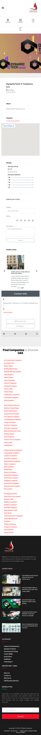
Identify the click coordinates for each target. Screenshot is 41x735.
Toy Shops (7, 519)
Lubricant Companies (10, 456)
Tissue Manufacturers (10, 516)
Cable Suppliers (9, 372)
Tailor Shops (8, 510)
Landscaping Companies (11, 450)
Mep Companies (9, 464)
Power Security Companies (12, 494)
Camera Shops (8, 375)
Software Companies (10, 502)
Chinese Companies (10, 380)
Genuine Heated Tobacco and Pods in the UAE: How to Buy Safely (30, 587)
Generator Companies (11, 425)
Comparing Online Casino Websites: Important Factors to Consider (29, 611)
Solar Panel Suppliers (10, 505)
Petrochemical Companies (12, 483)
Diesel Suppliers (9, 398)
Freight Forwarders (10, 420)
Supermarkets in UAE (10, 508)
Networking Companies (11, 472)
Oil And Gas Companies (11, 475)
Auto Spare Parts (9, 360)
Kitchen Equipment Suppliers (13, 448)
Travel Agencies (9, 527)
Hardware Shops (9, 431)
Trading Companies (10, 521)
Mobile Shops (8, 467)
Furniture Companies (10, 423)
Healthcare (7, 656)
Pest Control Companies (11, 481)
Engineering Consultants (11, 411)
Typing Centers (8, 530)
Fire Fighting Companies (11, 414)
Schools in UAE (8, 497)
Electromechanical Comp (11, 403)
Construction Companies (12, 392)
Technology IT (8, 659)
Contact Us (7, 673)
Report (21, 324)
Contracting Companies (11, 395)
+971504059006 (7, 310)
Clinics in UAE (8, 386)
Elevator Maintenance (10, 408)
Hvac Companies (9, 434)
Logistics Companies (10, 453)
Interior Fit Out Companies (12, 437)
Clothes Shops (8, 389)
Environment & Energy (11, 649)
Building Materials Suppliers (12, 369)
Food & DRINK (8, 651)
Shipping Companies (10, 499)
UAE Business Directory (11, 678)
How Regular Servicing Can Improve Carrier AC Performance (30, 575)
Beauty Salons (8, 363)
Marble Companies (9, 461)
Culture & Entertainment (11, 644)
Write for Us (7, 675)
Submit (20, 240)
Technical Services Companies (13, 513)
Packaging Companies (11, 478)
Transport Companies (10, 524)
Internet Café (8, 440)
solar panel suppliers (13, 121)
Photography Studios (10, 491)
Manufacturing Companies (12, 459)
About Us (7, 670)
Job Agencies (8, 443)
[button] (3, 8)
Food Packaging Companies (12, 417)
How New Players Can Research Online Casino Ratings (29, 599)
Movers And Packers (10, 470)
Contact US (21, 319)
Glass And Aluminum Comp (12, 428)
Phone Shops (8, 486)
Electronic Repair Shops (11, 405)
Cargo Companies (9, 378)
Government (8, 654)
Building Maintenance (10, 366)
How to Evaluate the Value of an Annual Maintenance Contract (30, 623)
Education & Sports (10, 646)
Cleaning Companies (10, 383)
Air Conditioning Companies (13, 358)
